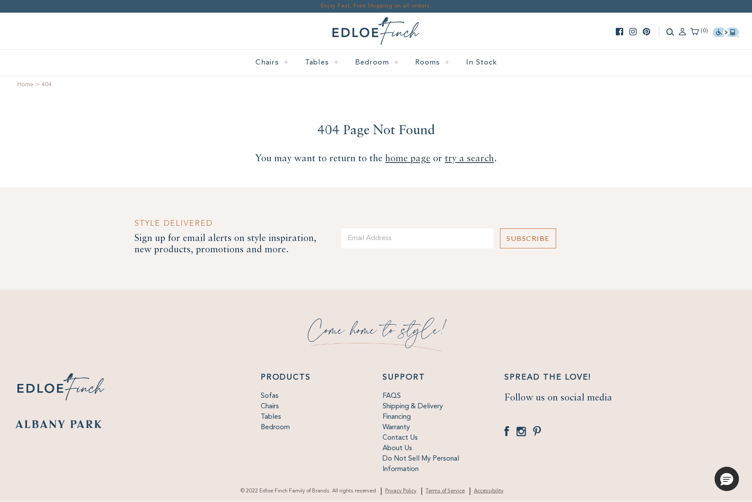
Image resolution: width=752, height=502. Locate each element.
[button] (727, 479)
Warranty (396, 427)
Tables (322, 62)
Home (25, 84)
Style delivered (173, 223)
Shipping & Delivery (413, 406)
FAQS (392, 396)
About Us (397, 448)
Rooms (432, 62)
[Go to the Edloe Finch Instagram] (633, 31)
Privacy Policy (400, 491)
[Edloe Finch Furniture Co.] (376, 22)
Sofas (270, 396)
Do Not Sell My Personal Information (421, 464)
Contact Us (400, 437)
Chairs (272, 62)
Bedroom (377, 62)
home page (407, 158)
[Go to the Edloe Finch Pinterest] (646, 31)
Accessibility (489, 491)
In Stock (481, 62)
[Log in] (682, 31)
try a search (469, 158)
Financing (397, 417)
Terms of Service (445, 491)
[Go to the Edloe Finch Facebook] (619, 31)
